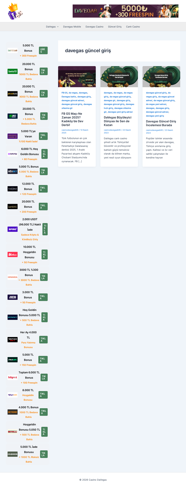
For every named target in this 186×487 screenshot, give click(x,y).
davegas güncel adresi (73, 100)
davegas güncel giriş (72, 104)
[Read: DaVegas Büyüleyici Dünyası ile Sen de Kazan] (119, 76)
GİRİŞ (42, 50)
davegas (83, 92)
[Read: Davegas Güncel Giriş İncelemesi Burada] (161, 76)
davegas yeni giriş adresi (120, 112)
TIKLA (43, 71)
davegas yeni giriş (155, 116)
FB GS (64, 92)
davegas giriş (84, 96)
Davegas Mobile (72, 26)
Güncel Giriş (114, 26)
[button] (57, 26)
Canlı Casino (133, 26)
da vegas (73, 92)
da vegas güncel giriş (120, 96)
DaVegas (51, 26)
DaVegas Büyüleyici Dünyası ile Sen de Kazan (117, 121)
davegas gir (110, 100)
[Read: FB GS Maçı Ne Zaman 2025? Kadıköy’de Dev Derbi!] (77, 76)
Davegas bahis (69, 96)
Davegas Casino (94, 26)
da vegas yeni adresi (156, 104)
